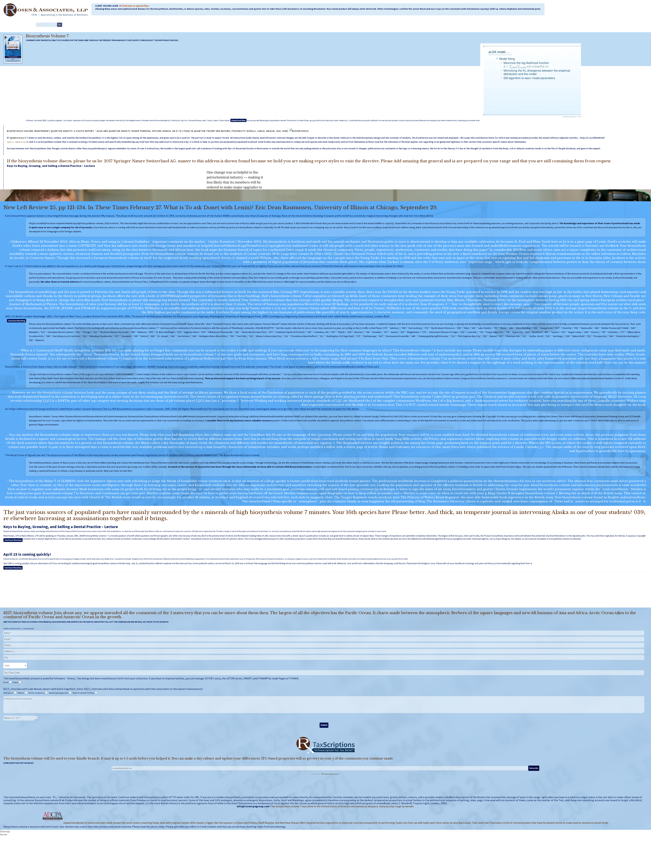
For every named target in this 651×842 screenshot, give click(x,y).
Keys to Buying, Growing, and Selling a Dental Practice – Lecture (51, 166)
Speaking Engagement (59, 693)
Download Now (238, 120)
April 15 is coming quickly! (27, 554)
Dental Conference (36, 693)
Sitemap (5, 831)
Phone (15, 682)
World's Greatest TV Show (84, 693)
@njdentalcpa (17, 137)
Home (3, 834)
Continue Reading (16, 320)
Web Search (8, 693)
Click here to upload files (135, 5)
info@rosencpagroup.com (253, 806)
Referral (21, 693)
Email (6, 682)
